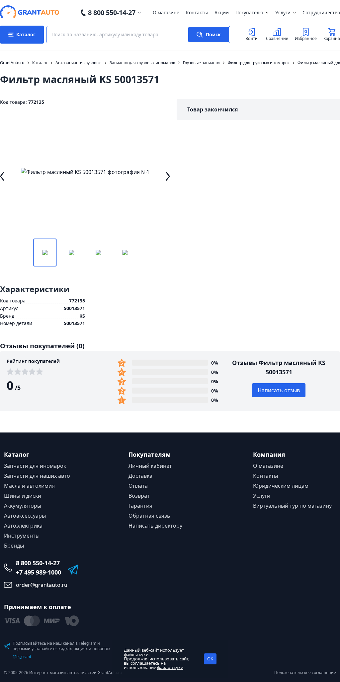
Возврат (139, 495)
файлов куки (170, 667)
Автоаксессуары (25, 515)
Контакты (197, 12)
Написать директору (155, 525)
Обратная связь (149, 515)
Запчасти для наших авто (37, 475)
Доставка (140, 475)
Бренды (14, 545)
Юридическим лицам (280, 485)
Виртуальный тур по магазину (292, 505)
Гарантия (140, 505)
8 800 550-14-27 (111, 12)
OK (210, 659)
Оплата (138, 485)
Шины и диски (22, 495)
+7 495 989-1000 (38, 572)
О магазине (166, 12)
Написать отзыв (279, 390)
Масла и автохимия (29, 485)
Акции (221, 12)
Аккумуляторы (22, 505)
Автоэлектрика (23, 525)
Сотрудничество (321, 12)
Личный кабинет (150, 465)
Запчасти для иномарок (35, 465)
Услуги (283, 12)
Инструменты (22, 535)
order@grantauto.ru (41, 585)
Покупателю (249, 12)
